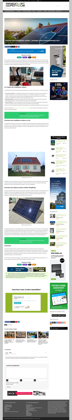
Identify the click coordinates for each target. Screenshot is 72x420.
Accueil (6, 19)
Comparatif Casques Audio (30, 408)
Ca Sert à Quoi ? (7, 409)
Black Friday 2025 (6, 0)
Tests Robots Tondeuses (59, 238)
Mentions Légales (30, 418)
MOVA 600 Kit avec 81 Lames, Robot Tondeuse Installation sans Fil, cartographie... (61, 155)
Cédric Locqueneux (13, 418)
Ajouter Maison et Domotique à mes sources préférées (58, 328)
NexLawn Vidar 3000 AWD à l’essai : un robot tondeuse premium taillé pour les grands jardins (62, 236)
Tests (33, 11)
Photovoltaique (20, 0)
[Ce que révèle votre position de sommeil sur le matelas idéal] (21, 332)
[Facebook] (51, 322)
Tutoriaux (39, 11)
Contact (39, 418)
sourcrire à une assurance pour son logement (21, 107)
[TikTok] (55, 322)
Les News (19, 11)
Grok (30, 57)
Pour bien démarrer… (9, 11)
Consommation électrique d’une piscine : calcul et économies (32, 340)
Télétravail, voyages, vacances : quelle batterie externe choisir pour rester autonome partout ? (43, 342)
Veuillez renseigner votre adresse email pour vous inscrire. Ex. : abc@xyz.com (25, 300)
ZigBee (29, 0)
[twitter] (53, 322)
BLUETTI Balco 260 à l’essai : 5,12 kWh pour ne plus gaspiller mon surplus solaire (61, 229)
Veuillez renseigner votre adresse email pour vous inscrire (19, 297)
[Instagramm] (57, 322)
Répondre (46, 352)
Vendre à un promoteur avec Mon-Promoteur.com (34, 407)
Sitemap (36, 418)
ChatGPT (19, 57)
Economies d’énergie (14, 0)
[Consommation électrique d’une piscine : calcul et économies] (32, 332)
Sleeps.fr (27, 411)
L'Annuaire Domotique (8, 405)
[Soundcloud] (65, 322)
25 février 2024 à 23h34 (12, 353)
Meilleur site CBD (29, 413)
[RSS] (51, 324)
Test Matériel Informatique (59, 217)
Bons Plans (58, 11)
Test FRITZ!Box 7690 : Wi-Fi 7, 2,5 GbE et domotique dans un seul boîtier (61, 215)
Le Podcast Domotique (8, 406)
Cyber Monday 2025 (29, 405)
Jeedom (25, 0)
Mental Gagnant (28, 415)
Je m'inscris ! (17, 302)
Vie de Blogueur (51, 11)
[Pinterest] (61, 322)
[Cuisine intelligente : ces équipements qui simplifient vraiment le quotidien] (9, 332)
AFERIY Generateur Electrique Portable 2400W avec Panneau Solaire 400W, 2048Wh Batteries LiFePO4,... (61, 162)
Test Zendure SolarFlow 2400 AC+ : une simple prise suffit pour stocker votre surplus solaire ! (61, 222)
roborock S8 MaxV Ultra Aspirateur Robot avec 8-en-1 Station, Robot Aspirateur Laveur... (61, 170)
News (9, 19)
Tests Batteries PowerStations (60, 224)
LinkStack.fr (28, 406)
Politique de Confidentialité (23, 418)
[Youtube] (59, 322)
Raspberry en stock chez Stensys (31, 410)
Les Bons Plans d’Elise (29, 409)
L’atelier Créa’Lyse (29, 414)
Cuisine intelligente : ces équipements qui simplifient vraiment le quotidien (9, 341)
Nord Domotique (7, 408)
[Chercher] (66, 6)
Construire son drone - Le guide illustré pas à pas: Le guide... (61, 141)
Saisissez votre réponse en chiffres (12, 382)
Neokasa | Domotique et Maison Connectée (11, 411)
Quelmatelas (28, 412)
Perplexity (25, 57)
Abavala (5, 407)
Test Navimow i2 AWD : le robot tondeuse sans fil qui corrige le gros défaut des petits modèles (61, 243)
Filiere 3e (5, 410)
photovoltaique (10, 324)
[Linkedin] (63, 322)
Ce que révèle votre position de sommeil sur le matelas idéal (21, 341)
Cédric (6, 42)
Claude (34, 57)
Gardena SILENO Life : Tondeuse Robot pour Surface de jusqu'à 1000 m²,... (61, 148)
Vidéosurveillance (33, 0)
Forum (45, 11)
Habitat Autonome (27, 11)
